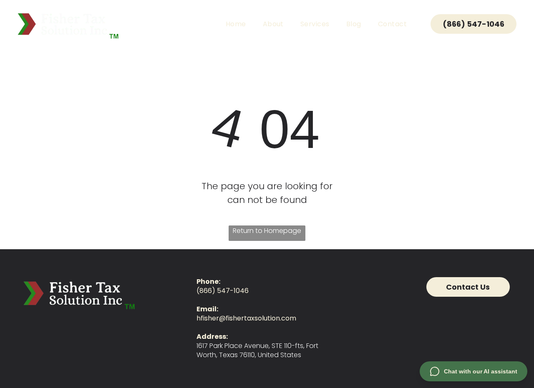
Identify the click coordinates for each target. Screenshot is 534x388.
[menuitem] (235, 24)
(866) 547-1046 (222, 290)
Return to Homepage (267, 230)
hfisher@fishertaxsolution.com (246, 318)
